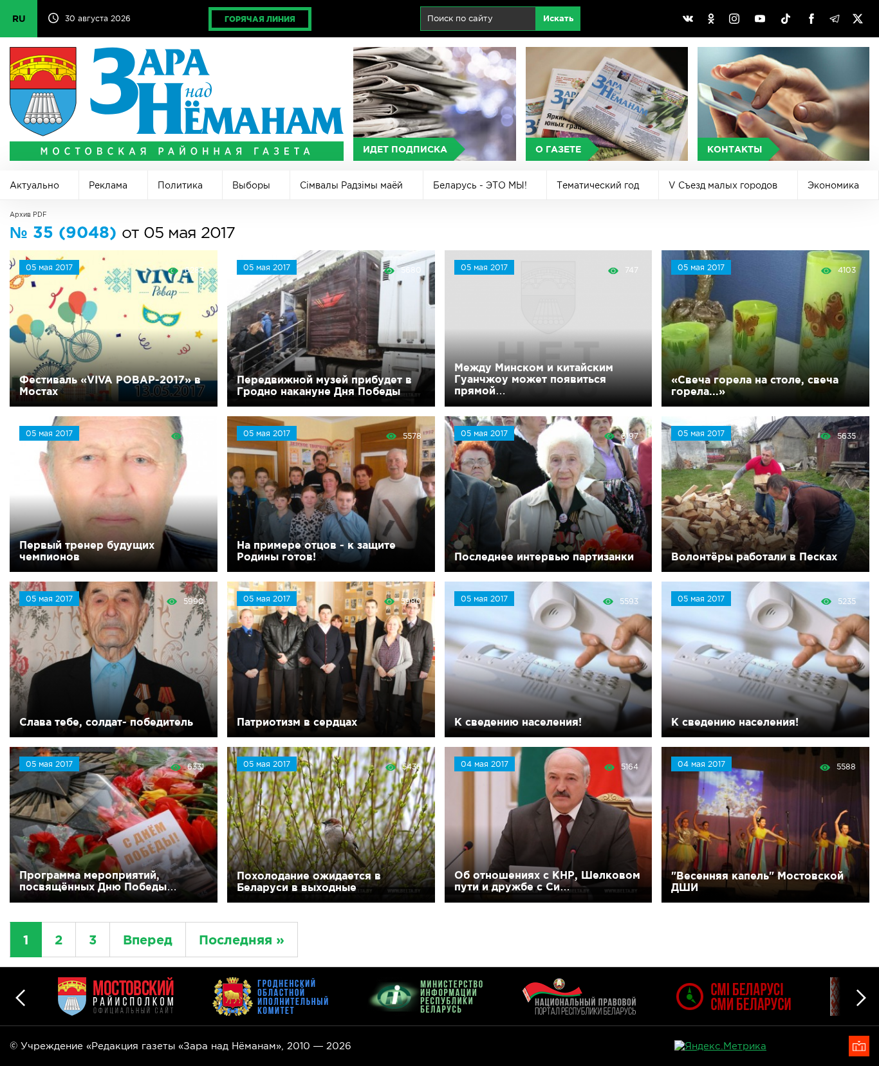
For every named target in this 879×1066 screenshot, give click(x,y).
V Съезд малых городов (723, 185)
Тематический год (598, 185)
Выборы (251, 185)
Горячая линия (260, 19)
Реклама (108, 185)
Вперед (147, 939)
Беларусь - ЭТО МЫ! (480, 185)
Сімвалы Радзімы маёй (351, 185)
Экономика (833, 185)
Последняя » (241, 939)
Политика (180, 185)
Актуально (34, 185)
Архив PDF (28, 214)
